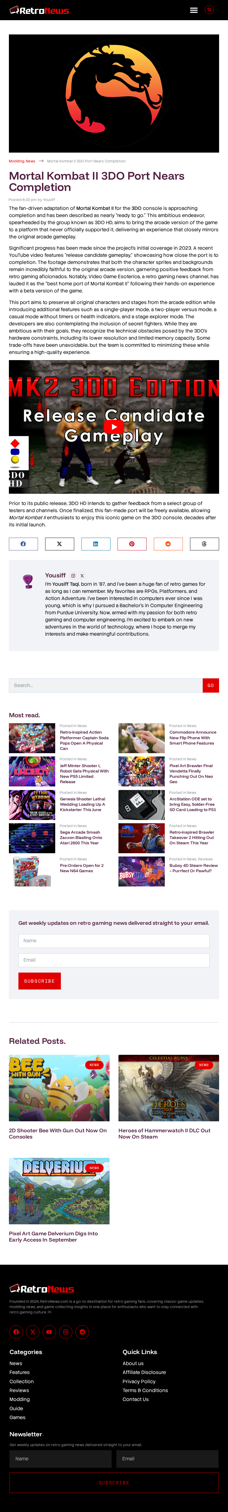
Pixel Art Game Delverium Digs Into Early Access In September (53, 1236)
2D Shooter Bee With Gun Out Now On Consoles (58, 1133)
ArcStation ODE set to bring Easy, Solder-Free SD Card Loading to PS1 (193, 804)
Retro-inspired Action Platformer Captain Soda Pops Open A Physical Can (84, 740)
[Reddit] (82, 1332)
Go (211, 685)
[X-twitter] (33, 1332)
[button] (194, 10)
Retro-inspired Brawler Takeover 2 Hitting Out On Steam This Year (192, 837)
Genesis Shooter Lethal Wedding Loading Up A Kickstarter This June (82, 804)
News (30, 161)
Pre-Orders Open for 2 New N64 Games (82, 868)
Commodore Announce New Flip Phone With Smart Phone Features (193, 737)
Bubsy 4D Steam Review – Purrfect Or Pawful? (194, 868)
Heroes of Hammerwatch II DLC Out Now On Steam (164, 1133)
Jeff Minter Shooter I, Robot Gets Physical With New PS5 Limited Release (84, 774)
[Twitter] (82, 575)
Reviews (205, 859)
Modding (16, 161)
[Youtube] (49, 1332)
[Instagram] (73, 575)
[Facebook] (16, 1332)
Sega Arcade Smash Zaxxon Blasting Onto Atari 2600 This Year (81, 837)
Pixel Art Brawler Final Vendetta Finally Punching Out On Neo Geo (191, 774)
